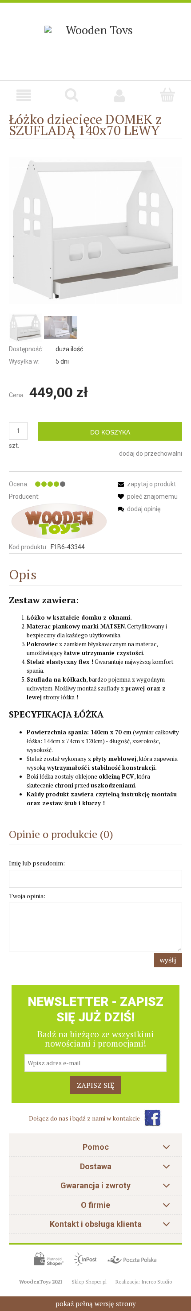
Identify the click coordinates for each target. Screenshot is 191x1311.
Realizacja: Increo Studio (143, 1282)
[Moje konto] (119, 95)
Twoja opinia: (27, 896)
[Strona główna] (95, 25)
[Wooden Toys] (58, 521)
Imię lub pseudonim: (37, 863)
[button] (24, 95)
